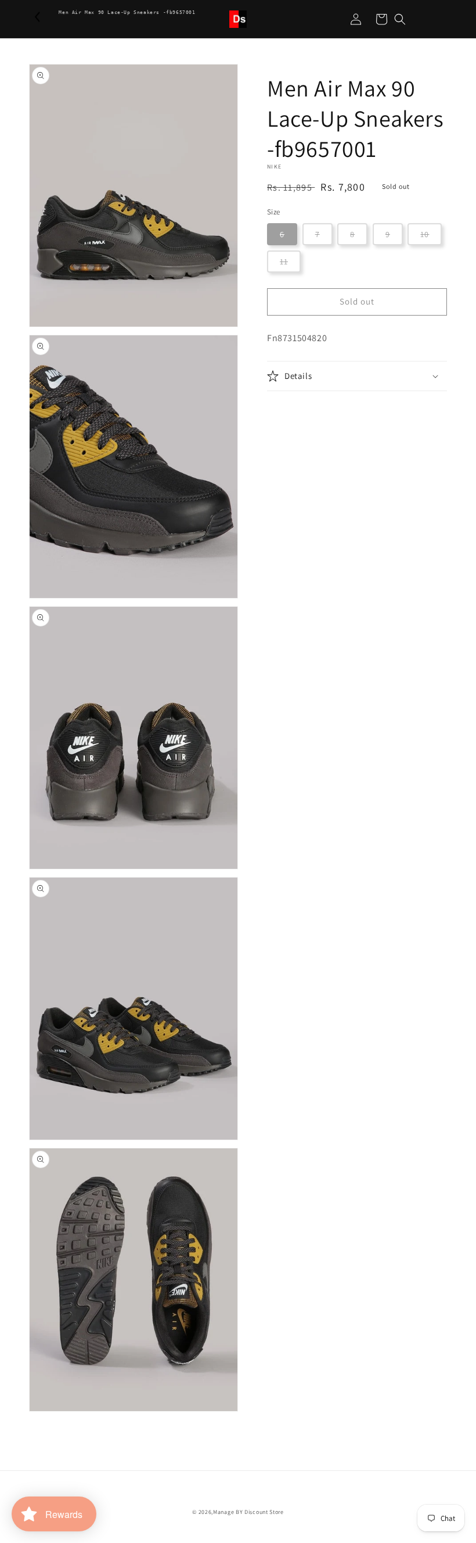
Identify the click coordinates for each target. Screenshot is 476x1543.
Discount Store (264, 1512)
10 (424, 234)
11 (284, 261)
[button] (400, 19)
